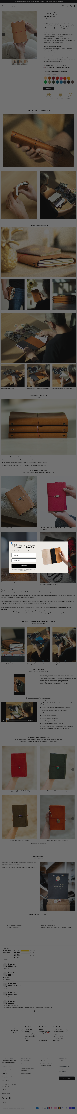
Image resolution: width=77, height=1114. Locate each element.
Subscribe (24, 566)
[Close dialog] (11, 543)
